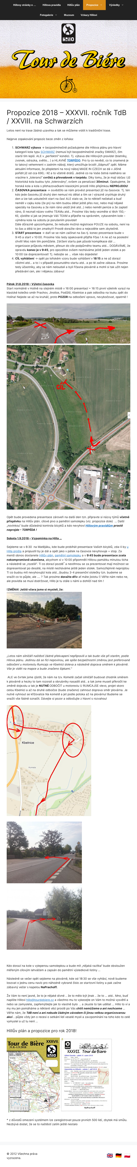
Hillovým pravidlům (99, 525)
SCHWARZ (48, 152)
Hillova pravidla (52, 5)
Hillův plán (73, 5)
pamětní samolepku (68, 555)
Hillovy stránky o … (24, 5)
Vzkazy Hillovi (89, 15)
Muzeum (69, 15)
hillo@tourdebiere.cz (40, 1000)
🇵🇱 (127, 1155)
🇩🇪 (118, 1155)
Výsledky (114, 5)
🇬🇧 (110, 1155)
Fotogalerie (46, 15)
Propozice (92, 5)
